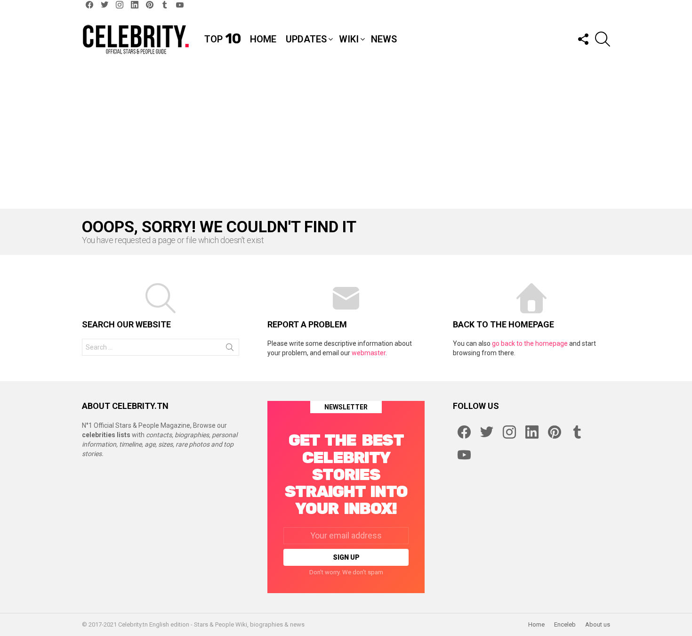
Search (229, 349)
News (384, 39)
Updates (306, 39)
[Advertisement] (346, 138)
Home (263, 39)
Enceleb (565, 624)
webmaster (369, 353)
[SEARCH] (602, 39)
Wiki (349, 39)
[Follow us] (582, 39)
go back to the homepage (530, 343)
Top (222, 39)
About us (597, 624)
